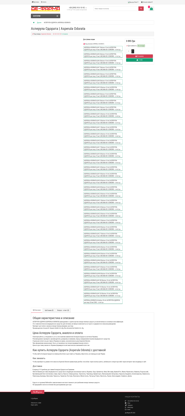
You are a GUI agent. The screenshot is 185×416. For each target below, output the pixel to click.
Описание (38, 310)
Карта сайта (34, 405)
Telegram (130, 405)
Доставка (36, 2)
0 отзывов (65, 34)
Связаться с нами (36, 403)
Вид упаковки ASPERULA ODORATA (94, 44)
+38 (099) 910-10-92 (77, 7)
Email (128, 409)
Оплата (44, 2)
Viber (128, 403)
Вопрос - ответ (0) (63, 310)
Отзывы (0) (50, 310)
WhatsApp (130, 407)
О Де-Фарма (34, 398)
